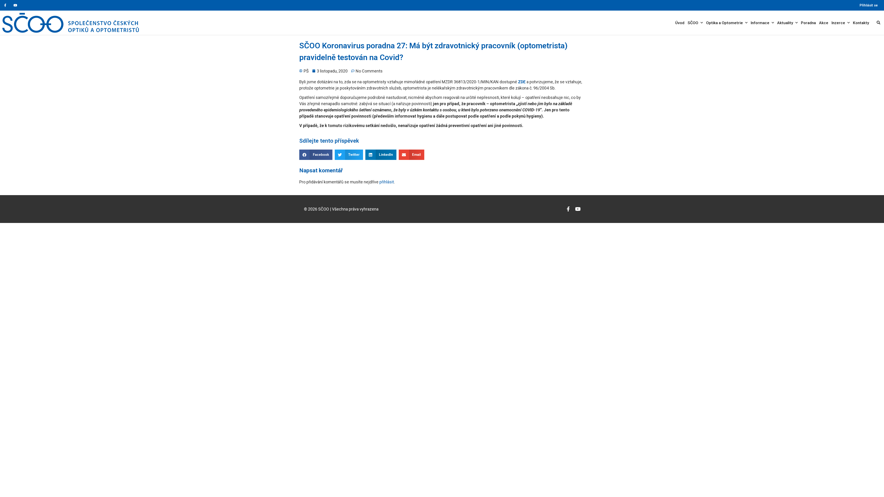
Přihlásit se (869, 5)
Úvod (679, 22)
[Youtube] (15, 5)
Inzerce (838, 22)
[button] (315, 155)
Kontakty (861, 22)
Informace (760, 22)
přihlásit (386, 181)
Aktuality (785, 22)
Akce (823, 22)
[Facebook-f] (5, 5)
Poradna (808, 22)
